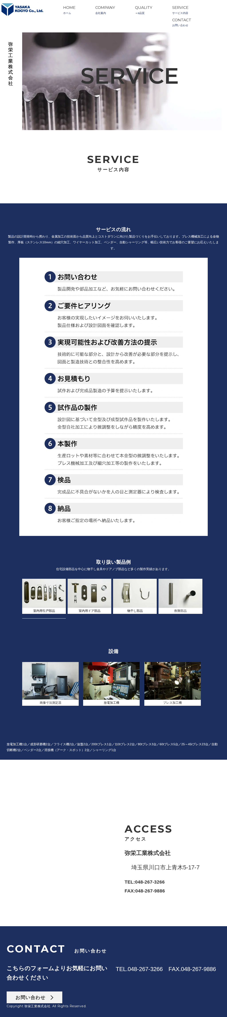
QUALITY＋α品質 (143, 10)
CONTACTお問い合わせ (181, 22)
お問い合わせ (33, 997)
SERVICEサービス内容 (180, 10)
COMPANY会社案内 (105, 10)
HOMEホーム (69, 10)
